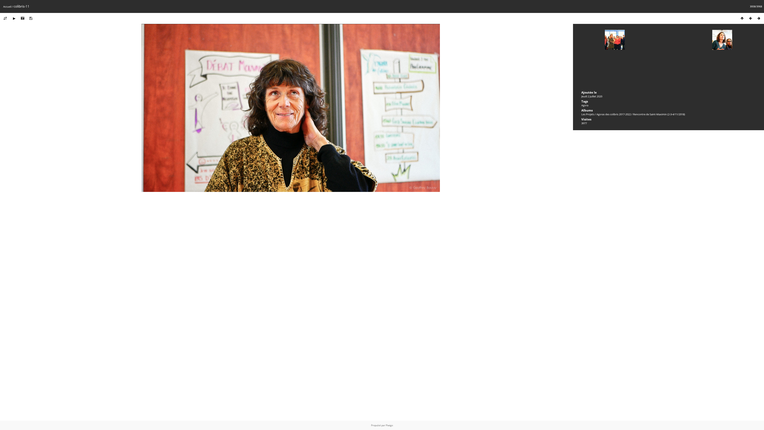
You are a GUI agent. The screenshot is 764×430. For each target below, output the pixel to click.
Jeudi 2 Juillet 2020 (591, 96)
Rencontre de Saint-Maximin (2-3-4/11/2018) (659, 114)
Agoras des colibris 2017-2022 (613, 114)
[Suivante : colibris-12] (759, 18)
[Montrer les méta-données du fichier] (22, 18)
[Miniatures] (742, 18)
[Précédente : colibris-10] (750, 18)
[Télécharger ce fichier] (31, 18)
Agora (584, 105)
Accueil (7, 6)
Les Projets (587, 114)
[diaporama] (14, 18)
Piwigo (389, 425)
